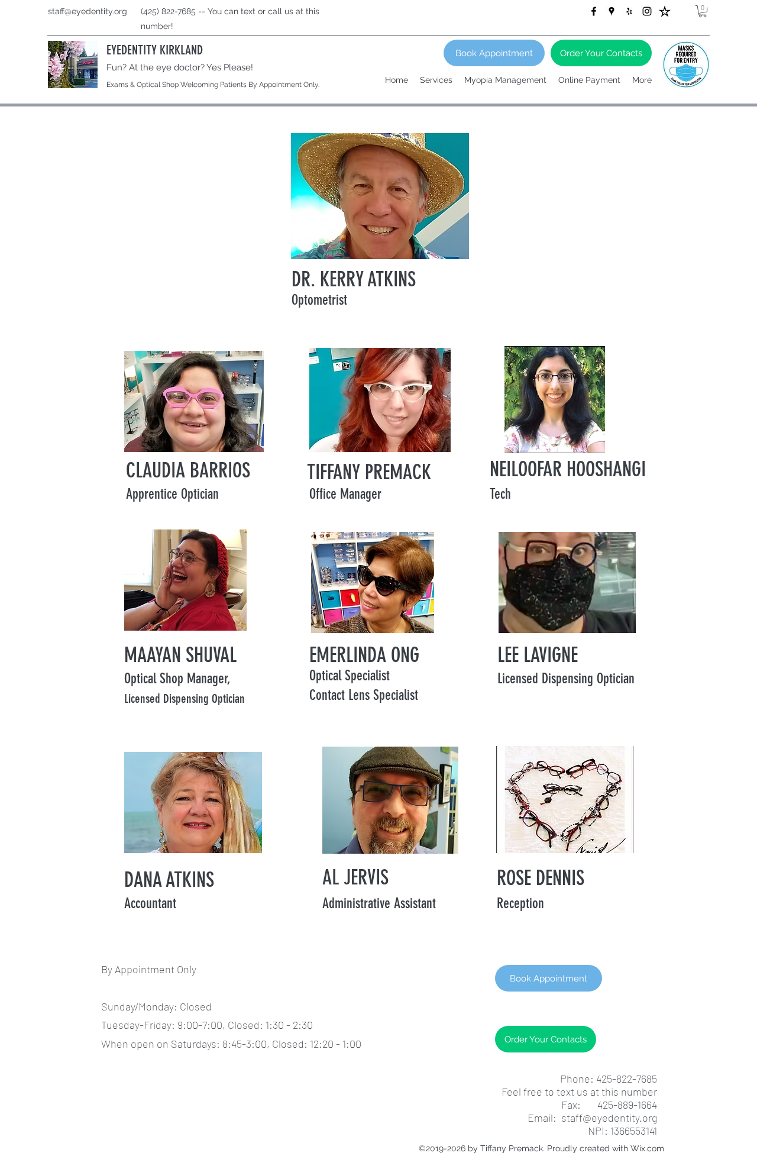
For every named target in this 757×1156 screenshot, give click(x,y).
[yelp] (629, 11)
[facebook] (594, 11)
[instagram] (647, 11)
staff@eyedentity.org (87, 11)
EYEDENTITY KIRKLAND (154, 50)
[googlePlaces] (611, 11)
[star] (665, 11)
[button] (702, 11)
